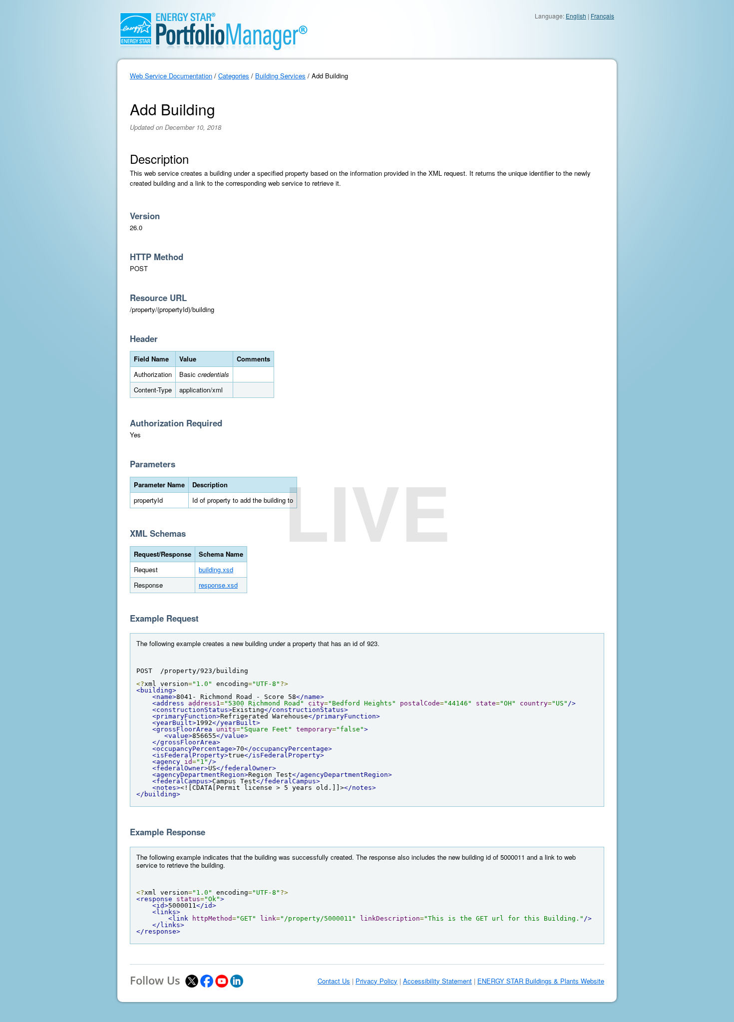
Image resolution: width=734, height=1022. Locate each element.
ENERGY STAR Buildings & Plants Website (540, 981)
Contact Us (334, 981)
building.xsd (216, 569)
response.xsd (218, 585)
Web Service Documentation (171, 75)
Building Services (280, 75)
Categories (233, 75)
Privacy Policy (376, 981)
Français (602, 15)
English (576, 15)
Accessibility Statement (437, 981)
